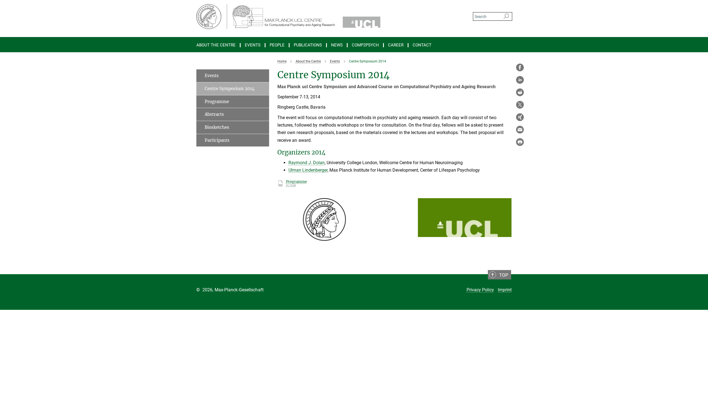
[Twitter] (520, 105)
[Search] (506, 16)
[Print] (520, 142)
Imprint (505, 289)
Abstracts (214, 114)
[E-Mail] (520, 129)
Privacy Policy (480, 289)
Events (253, 45)
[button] (366, 247)
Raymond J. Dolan (306, 162)
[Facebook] (520, 67)
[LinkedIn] (520, 80)
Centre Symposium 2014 (230, 88)
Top (503, 275)
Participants (217, 140)
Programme (217, 101)
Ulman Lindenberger (307, 170)
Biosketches (217, 127)
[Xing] (520, 117)
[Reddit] (520, 92)
